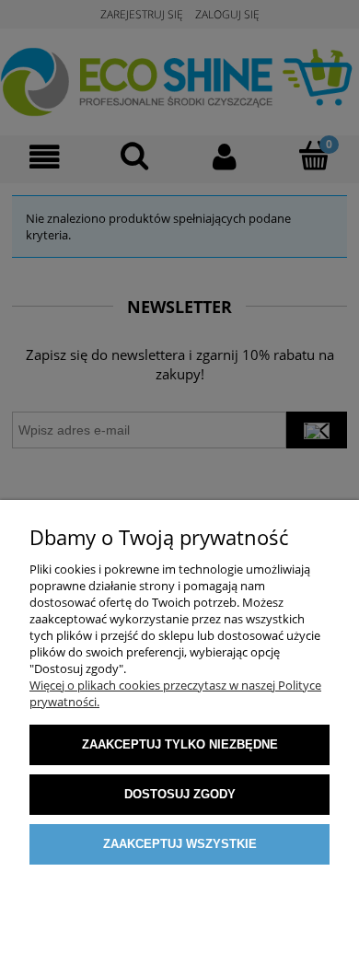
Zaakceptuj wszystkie (180, 844)
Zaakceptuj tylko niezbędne (180, 744)
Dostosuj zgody (180, 794)
